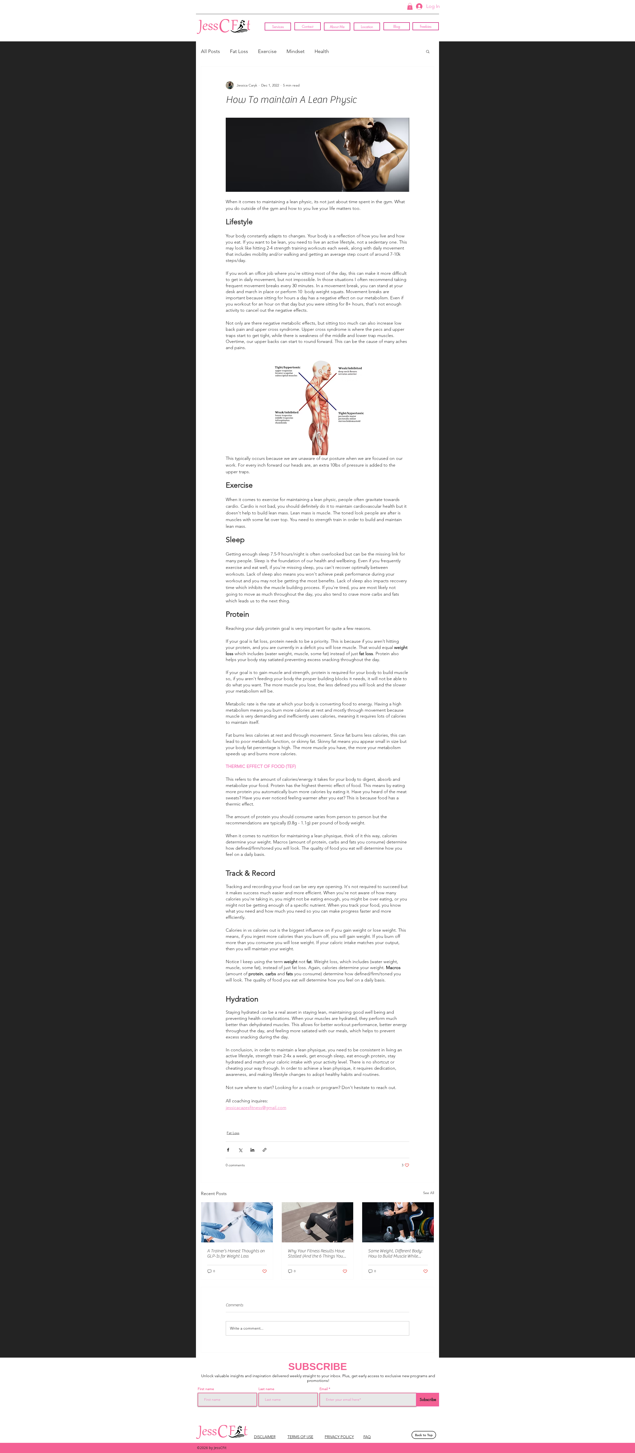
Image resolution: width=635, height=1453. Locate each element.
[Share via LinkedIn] (252, 1149)
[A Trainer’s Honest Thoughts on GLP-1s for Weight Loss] (237, 1222)
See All (428, 1193)
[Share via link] (264, 1149)
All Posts (210, 51)
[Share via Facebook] (228, 1149)
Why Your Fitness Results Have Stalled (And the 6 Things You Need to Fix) (316, 1253)
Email (324, 1389)
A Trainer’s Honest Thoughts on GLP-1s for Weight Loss (236, 1253)
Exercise (267, 51)
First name (206, 1389)
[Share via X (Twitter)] (240, 1149)
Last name (266, 1389)
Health (322, 51)
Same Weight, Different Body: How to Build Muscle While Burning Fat (395, 1253)
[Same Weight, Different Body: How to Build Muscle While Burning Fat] (398, 1222)
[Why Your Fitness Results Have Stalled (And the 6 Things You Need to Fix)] (317, 1222)
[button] (410, 6)
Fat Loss (239, 51)
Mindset (295, 51)
